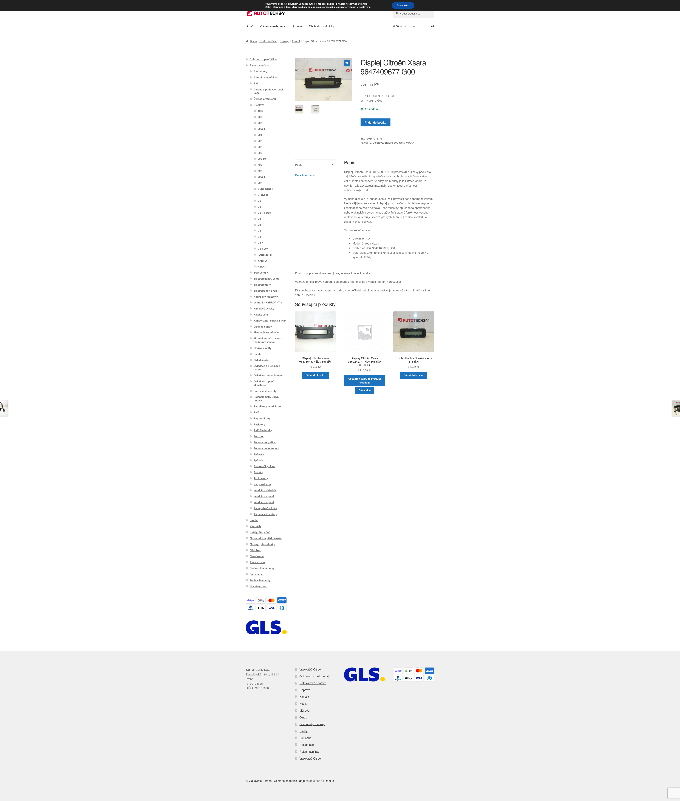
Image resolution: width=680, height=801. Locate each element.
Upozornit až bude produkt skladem (364, 380)
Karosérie (255, 526)
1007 (261, 111)
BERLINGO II (265, 189)
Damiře (329, 781)
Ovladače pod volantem (268, 375)
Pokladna (305, 738)
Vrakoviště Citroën (310, 669)
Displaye (284, 41)
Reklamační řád (309, 751)
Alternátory (260, 71)
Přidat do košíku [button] (315, 375)
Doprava (297, 26)
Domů (249, 26)
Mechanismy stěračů (266, 332)
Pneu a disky (257, 562)
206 (260, 117)
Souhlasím (403, 5)
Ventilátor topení (264, 496)
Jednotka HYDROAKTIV (268, 302)
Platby (303, 731)
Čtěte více (365, 390)
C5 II (260, 236)
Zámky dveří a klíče (265, 508)
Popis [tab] (298, 165)
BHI (256, 83)
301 (260, 135)
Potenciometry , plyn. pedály (266, 398)
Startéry (258, 472)
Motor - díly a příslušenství (266, 538)
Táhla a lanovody (260, 580)
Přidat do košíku (375, 122)
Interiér (254, 520)
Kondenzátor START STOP (270, 320)
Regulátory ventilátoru (267, 406)
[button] (347, 63)
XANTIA (262, 260)
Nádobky (255, 550)
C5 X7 (261, 242)
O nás (303, 717)
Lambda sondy (263, 326)
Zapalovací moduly (265, 514)
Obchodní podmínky (321, 26)
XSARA (296, 41)
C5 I (260, 230)
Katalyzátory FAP (260, 532)
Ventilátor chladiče (265, 490)
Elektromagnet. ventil (266, 278)
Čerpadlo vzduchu (265, 99)
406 (260, 164)
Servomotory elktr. (265, 442)
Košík (303, 703)
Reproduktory (262, 418)
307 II (261, 147)
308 (260, 153)
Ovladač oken (262, 360)
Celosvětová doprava (312, 683)
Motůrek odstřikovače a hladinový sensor (268, 340)
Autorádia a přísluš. (265, 77)
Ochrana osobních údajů (314, 676)
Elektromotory (262, 284)
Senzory (259, 436)
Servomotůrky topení (266, 448)
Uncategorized (258, 586)
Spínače (259, 460)
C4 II (260, 224)
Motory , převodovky (262, 544)
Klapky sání (261, 314)
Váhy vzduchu (262, 484)
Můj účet (304, 710)
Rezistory (259, 424)
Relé (256, 412)
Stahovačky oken (264, 466)
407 (260, 170)
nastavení (364, 7)
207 (260, 123)
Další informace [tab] (305, 175)
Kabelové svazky (264, 308)
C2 (259, 200)
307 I (261, 141)
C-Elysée (263, 194)
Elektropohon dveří (265, 290)
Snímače (259, 454)
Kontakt (304, 697)
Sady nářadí (257, 574)
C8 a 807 (263, 248)
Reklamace (306, 745)
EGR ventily (261, 272)
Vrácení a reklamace (272, 26)
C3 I (260, 206)
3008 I (261, 128)
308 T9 (262, 158)
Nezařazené (257, 556)
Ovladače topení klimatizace (264, 383)
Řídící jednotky (263, 430)
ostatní (258, 354)
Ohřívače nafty (262, 348)
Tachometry (261, 478)
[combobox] (413, 13)
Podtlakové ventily (265, 391)
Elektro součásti (268, 41)
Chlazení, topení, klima (263, 59)
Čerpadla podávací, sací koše (268, 91)
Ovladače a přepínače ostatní (267, 367)
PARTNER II (265, 254)
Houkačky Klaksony (266, 296)
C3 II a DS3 (264, 212)
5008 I (261, 176)
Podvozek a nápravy (262, 568)
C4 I (260, 218)
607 (260, 182)
